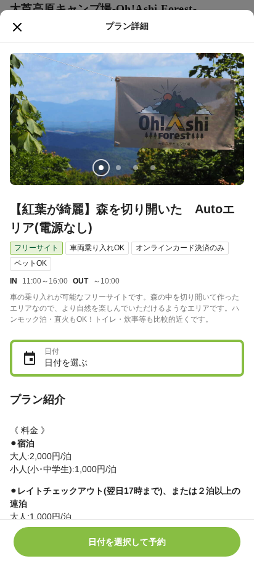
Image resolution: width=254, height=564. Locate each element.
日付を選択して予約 (127, 542)
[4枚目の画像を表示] (152, 167)
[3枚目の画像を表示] (135, 167)
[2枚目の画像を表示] (118, 167)
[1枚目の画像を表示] (101, 167)
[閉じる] (17, 27)
